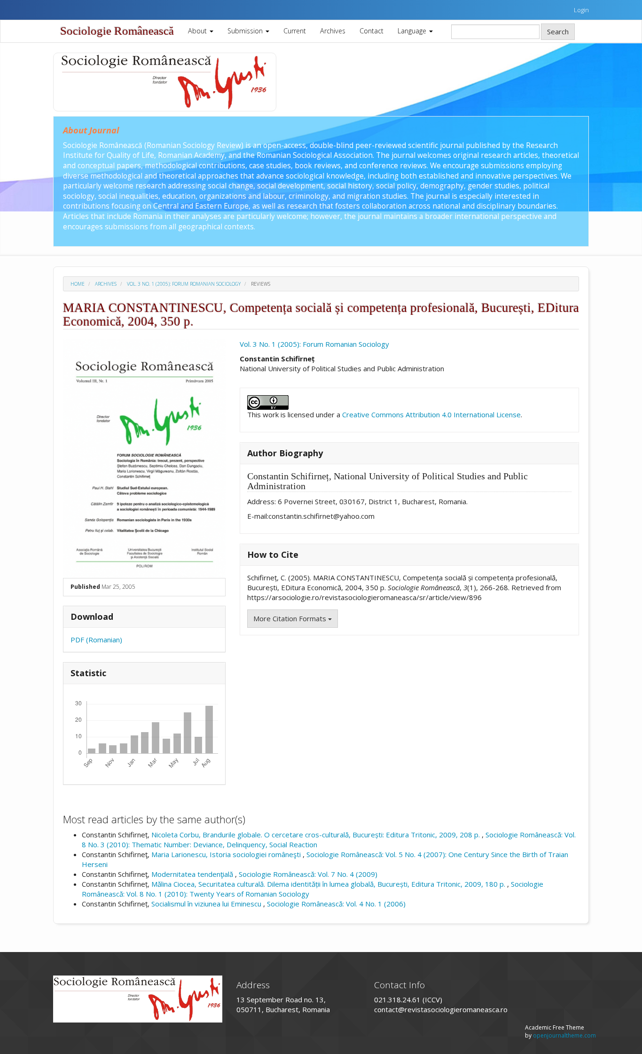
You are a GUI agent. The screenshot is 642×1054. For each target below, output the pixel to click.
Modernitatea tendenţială (193, 874)
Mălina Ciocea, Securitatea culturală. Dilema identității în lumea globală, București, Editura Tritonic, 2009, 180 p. (329, 884)
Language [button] (413, 30)
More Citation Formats (290, 618)
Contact (372, 30)
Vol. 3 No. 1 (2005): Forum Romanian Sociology (184, 284)
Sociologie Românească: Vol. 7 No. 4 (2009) (308, 874)
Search (558, 31)
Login (581, 10)
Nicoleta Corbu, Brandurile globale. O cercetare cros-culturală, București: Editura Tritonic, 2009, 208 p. (316, 834)
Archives (332, 30)
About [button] (198, 30)
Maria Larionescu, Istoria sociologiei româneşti (227, 854)
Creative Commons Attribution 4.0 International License (431, 414)
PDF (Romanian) (96, 639)
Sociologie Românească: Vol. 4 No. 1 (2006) (336, 903)
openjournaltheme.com (564, 1035)
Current (294, 30)
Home (77, 284)
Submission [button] (246, 30)
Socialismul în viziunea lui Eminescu (207, 903)
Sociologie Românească (117, 30)
